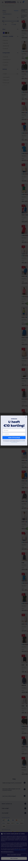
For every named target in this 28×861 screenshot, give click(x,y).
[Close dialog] (26, 417)
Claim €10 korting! (14, 437)
